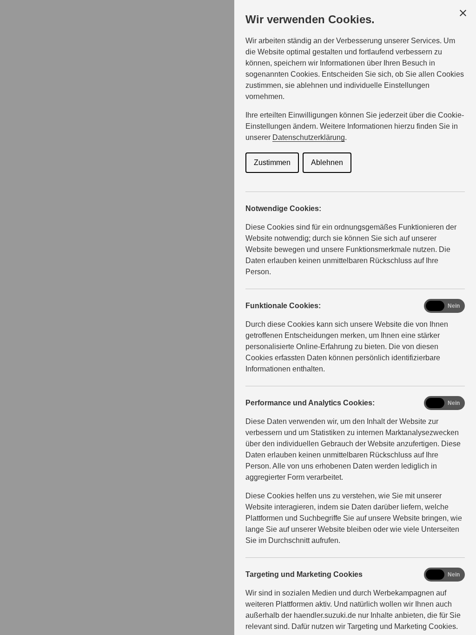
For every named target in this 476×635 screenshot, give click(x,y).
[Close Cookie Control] (463, 13)
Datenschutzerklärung (308, 137)
